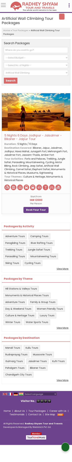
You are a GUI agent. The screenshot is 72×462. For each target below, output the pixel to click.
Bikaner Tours (38, 368)
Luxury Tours (47, 315)
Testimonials (17, 414)
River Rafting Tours (42, 243)
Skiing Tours (12, 263)
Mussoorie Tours (42, 354)
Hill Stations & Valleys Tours (21, 288)
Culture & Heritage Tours (19, 315)
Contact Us (34, 414)
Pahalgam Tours (14, 368)
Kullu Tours (32, 347)
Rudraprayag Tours (16, 354)
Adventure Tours (15, 236)
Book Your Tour (36, 209)
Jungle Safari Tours (39, 249)
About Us (19, 411)
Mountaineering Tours (43, 256)
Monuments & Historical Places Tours (27, 295)
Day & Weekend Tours (18, 308)
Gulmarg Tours (14, 361)
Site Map (50, 414)
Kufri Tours (58, 361)
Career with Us (57, 411)
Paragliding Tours (15, 243)
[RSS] (60, 414)
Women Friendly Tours (50, 308)
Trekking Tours (13, 249)
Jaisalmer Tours (37, 361)
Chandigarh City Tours (18, 374)
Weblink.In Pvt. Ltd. (41, 427)
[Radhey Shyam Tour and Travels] (34, 6)
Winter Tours (12, 322)
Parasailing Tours (15, 256)
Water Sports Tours (37, 322)
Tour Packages (20, 30)
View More (62, 268)
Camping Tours (39, 236)
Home (6, 30)
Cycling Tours (33, 263)
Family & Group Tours (42, 302)
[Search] (61, 17)
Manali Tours (12, 347)
